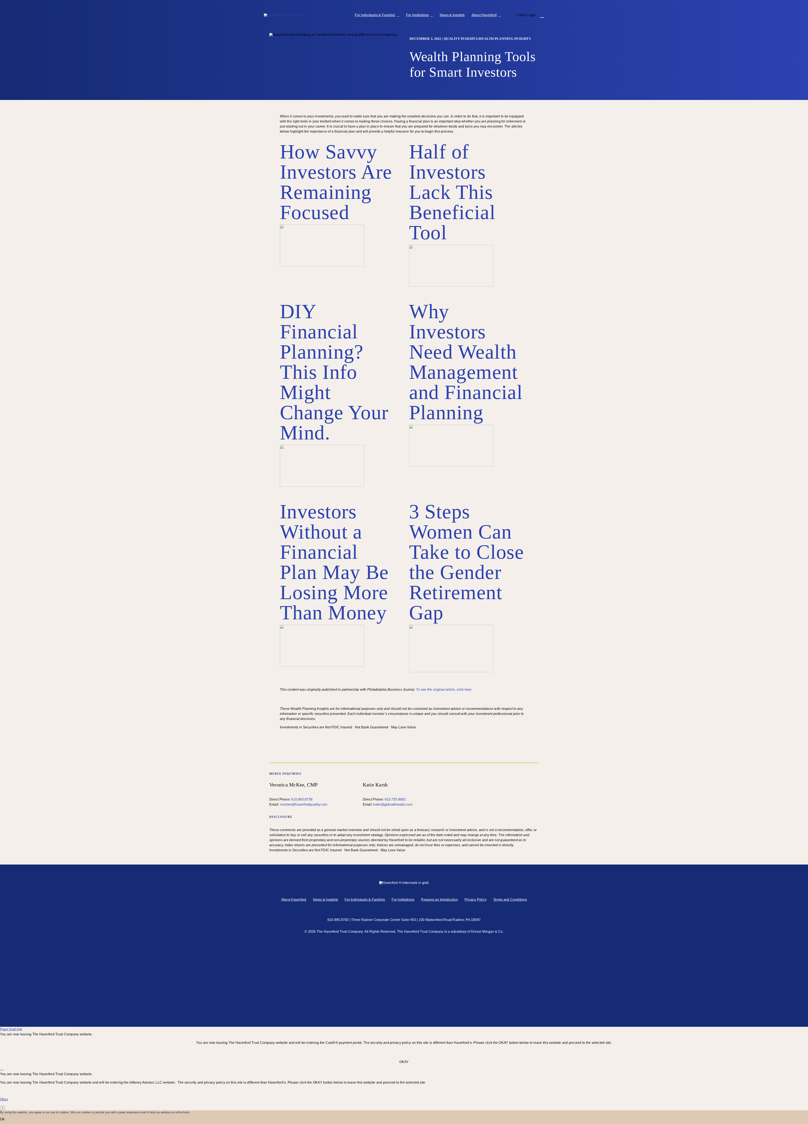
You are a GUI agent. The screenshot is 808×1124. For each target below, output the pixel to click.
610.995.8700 (338, 920)
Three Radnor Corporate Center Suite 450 (383, 920)
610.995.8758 (301, 799)
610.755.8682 (395, 799)
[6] (322, 626)
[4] (322, 226)
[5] (322, 446)
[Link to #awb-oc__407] (542, 15)
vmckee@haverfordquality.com (303, 804)
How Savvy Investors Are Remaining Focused (336, 181)
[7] (451, 426)
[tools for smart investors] (451, 246)
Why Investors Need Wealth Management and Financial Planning (466, 362)
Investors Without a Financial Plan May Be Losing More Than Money (334, 562)
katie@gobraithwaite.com (392, 804)
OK (2, 1119)
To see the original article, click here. (444, 689)
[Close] (1, 1070)
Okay (4, 1099)
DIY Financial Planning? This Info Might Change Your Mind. (334, 372)
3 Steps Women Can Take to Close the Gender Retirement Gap (466, 562)
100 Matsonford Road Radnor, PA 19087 (450, 920)
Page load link (11, 1029)
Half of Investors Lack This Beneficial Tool (452, 192)
